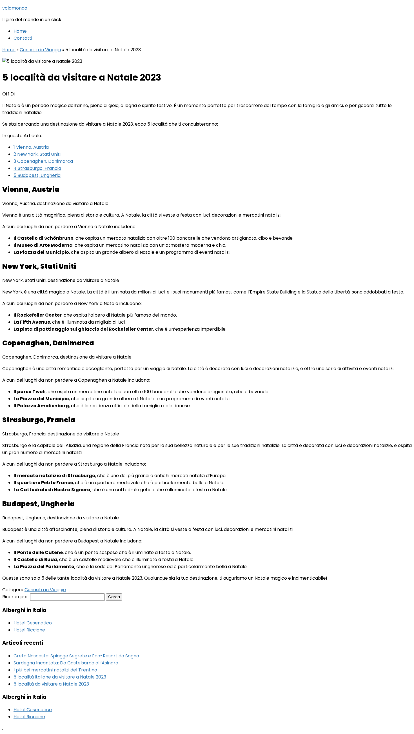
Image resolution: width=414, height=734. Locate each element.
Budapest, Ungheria (37, 175)
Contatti (23, 38)
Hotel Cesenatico (33, 623)
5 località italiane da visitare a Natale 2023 (60, 677)
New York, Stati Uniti (37, 154)
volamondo (14, 8)
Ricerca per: (15, 596)
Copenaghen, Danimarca (43, 161)
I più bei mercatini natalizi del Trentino (55, 670)
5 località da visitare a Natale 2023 (51, 684)
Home (20, 31)
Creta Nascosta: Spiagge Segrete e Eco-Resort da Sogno (76, 656)
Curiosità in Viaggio (40, 49)
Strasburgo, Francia (37, 168)
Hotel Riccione (29, 630)
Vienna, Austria (31, 147)
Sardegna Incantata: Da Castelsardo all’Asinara (66, 663)
